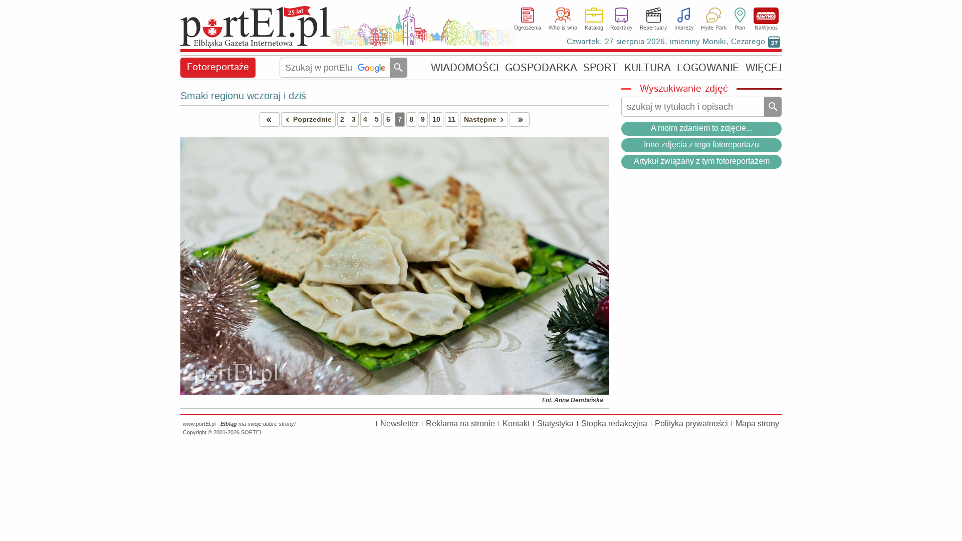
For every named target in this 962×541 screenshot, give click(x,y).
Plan (740, 28)
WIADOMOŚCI (465, 68)
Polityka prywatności (691, 423)
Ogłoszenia (527, 28)
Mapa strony (757, 423)
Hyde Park (714, 28)
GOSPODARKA (541, 68)
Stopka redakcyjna (614, 423)
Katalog (594, 28)
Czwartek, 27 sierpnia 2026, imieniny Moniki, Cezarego (666, 42)
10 (436, 119)
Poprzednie (312, 119)
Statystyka (555, 423)
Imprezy (683, 28)
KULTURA (647, 68)
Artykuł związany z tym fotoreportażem (702, 161)
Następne (480, 119)
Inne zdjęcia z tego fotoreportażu (701, 144)
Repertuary (653, 28)
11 (451, 119)
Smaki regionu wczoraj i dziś (243, 95)
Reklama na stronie (460, 423)
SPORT (600, 68)
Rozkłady (621, 28)
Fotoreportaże (218, 67)
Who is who (563, 28)
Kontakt (516, 423)
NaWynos (766, 16)
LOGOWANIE (708, 68)
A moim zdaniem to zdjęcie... (701, 128)
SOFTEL (252, 432)
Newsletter (399, 423)
